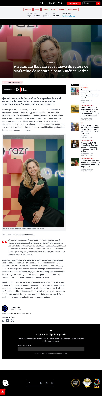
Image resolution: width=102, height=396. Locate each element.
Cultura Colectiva (87, 105)
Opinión (37, 9)
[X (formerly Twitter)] (47, 383)
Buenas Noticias (72, 9)
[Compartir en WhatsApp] (3, 320)
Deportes (45, 9)
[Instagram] (52, 383)
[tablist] (85, 85)
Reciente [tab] (74, 85)
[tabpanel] (85, 129)
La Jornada (84, 87)
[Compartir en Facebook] (7, 320)
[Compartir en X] (12, 320)
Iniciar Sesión (73, 3)
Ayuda (28, 383)
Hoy (82, 123)
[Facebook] (41, 383)
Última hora (28, 9)
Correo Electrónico (24, 345)
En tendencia (51, 62)
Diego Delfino (84, 136)
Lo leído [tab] (84, 85)
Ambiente (61, 9)
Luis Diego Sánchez (86, 100)
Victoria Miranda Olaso (87, 118)
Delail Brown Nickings (87, 153)
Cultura (53, 9)
